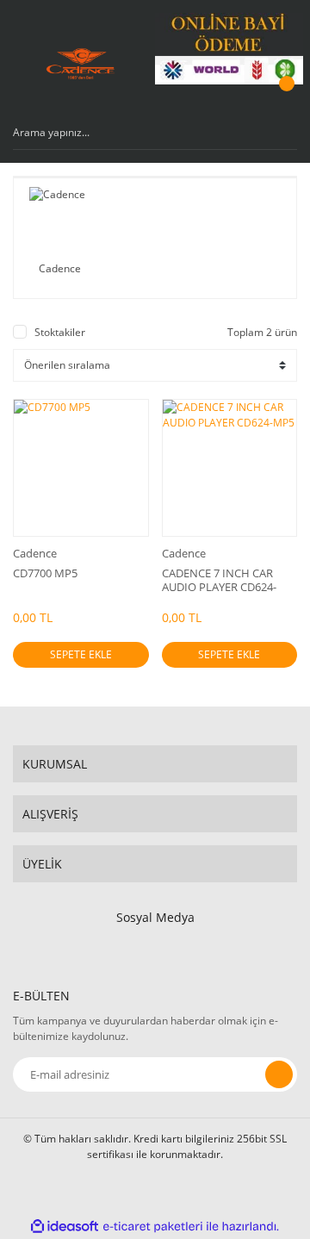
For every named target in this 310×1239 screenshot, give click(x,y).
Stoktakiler (59, 332)
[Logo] (80, 64)
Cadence (35, 553)
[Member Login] (245, 99)
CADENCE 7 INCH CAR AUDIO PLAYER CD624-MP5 (219, 580)
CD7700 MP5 (45, 573)
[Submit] (279, 1074)
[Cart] (284, 99)
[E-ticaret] (152, 1227)
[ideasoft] (64, 1226)
